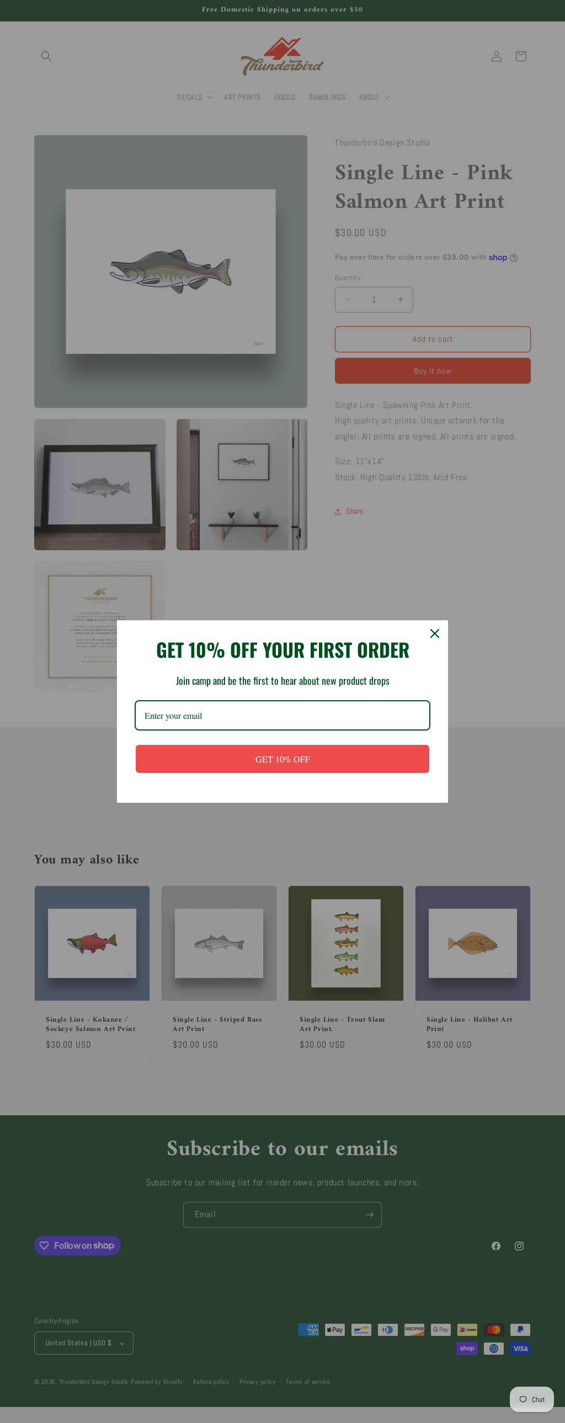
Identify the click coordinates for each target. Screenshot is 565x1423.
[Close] (435, 633)
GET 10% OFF (282, 759)
